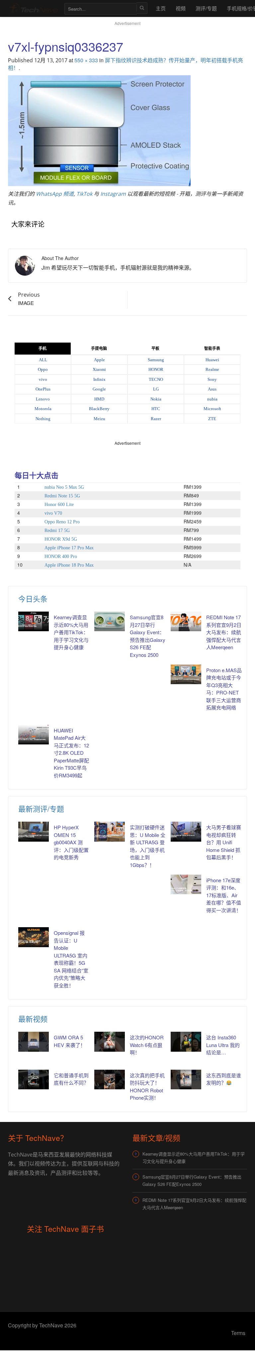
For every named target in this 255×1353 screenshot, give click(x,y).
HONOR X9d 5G (60, 539)
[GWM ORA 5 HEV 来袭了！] (33, 1041)
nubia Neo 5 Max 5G (64, 487)
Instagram (113, 193)
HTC (155, 408)
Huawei (212, 359)
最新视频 (32, 1018)
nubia (212, 399)
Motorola (43, 408)
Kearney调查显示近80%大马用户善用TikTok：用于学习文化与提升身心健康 (71, 632)
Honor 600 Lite (59, 504)
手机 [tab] (42, 348)
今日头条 (32, 598)
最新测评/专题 (41, 808)
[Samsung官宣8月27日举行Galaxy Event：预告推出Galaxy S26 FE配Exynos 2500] (109, 621)
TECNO (156, 379)
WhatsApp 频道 (55, 193)
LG (156, 389)
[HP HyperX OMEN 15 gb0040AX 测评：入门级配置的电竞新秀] (33, 831)
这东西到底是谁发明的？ (223, 1079)
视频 (181, 8)
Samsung (156, 359)
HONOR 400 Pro (60, 556)
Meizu (99, 418)
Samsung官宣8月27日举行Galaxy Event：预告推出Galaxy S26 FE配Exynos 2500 (191, 1180)
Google (99, 389)
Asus (212, 389)
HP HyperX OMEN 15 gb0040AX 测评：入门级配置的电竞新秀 (71, 842)
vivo (43, 379)
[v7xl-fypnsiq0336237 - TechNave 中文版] (33, 8)
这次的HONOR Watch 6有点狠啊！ (147, 1045)
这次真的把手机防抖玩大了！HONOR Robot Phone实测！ (147, 1086)
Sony (212, 379)
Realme (212, 369)
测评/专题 (206, 8)
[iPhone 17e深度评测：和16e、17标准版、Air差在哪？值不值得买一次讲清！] (186, 884)
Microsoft (212, 408)
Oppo (43, 369)
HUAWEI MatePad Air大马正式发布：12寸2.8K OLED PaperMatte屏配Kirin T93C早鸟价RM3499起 (71, 753)
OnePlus (43, 389)
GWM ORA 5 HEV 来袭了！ (69, 1041)
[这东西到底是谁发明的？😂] (186, 1079)
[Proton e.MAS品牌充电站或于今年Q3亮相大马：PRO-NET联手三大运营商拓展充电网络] (186, 674)
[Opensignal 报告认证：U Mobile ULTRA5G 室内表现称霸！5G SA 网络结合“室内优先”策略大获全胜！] (33, 937)
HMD (99, 399)
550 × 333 (86, 60)
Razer (156, 418)
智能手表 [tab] (212, 348)
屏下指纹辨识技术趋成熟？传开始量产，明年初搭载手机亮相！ (125, 64)
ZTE (212, 418)
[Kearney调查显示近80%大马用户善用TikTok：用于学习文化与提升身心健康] (33, 621)
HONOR (155, 369)
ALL (43, 359)
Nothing (43, 418)
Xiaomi (99, 369)
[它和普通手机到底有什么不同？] (33, 1079)
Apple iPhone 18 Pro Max (69, 565)
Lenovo (43, 399)
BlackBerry (99, 408)
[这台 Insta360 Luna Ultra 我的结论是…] (186, 1041)
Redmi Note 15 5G (62, 495)
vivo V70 (53, 513)
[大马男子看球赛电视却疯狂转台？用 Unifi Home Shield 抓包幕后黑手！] (186, 831)
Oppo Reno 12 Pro (62, 521)
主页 (161, 8)
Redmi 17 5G (57, 530)
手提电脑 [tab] (99, 348)
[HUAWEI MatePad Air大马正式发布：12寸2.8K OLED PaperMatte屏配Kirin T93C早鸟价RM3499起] (33, 734)
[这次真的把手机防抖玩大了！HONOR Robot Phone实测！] (109, 1079)
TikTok (84, 193)
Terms (238, 1333)
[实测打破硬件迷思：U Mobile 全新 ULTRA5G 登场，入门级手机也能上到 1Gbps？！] (109, 831)
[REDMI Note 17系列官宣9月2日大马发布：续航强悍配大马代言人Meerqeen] (186, 621)
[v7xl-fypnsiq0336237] (99, 130)
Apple (99, 359)
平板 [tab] (155, 348)
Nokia (155, 399)
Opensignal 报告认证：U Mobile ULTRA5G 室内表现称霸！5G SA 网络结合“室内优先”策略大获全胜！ (71, 959)
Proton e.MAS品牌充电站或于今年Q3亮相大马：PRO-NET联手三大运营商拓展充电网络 (224, 689)
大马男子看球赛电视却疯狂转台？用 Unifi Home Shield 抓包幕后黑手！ (223, 842)
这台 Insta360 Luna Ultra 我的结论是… (223, 1045)
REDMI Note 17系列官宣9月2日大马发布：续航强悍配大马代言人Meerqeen (223, 632)
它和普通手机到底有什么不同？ (71, 1079)
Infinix (99, 379)
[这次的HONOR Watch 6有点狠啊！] (109, 1041)
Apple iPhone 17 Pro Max (69, 547)
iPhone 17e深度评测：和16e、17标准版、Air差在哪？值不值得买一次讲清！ (223, 895)
